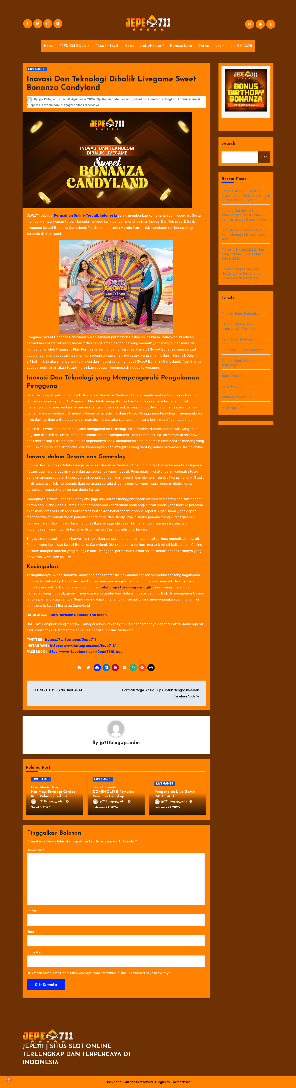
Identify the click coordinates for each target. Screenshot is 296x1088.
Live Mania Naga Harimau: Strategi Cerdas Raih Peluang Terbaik (53, 792)
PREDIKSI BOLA (73, 46)
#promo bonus (51, 105)
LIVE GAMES (36, 69)
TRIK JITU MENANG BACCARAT (59, 690)
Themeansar (180, 1082)
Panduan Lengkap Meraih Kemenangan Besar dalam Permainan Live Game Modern (244, 215)
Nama (32, 911)
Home (48, 46)
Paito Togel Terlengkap (238, 339)
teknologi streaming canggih (125, 587)
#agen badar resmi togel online (124, 99)
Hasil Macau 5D (233, 408)
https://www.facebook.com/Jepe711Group (85, 652)
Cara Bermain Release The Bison (78, 615)
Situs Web (34, 952)
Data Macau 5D (233, 386)
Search (228, 144)
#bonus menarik (189, 99)
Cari (264, 157)
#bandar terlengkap (161, 99)
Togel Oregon (231, 376)
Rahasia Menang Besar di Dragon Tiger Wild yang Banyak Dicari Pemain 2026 (245, 195)
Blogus (160, 1082)
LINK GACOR (241, 46)
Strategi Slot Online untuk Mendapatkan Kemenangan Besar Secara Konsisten (242, 273)
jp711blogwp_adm (52, 99)
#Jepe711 (33, 105)
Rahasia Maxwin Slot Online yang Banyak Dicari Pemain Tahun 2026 (242, 254)
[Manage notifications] (9, 1079)
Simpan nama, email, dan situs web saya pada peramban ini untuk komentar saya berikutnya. (101, 973)
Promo (129, 46)
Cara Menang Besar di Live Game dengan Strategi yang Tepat (243, 234)
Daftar (203, 46)
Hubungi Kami (181, 46)
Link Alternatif (152, 46)
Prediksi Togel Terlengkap (241, 314)
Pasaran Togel (106, 46)
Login (220, 46)
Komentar (35, 850)
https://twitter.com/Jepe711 (70, 640)
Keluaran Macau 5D (236, 397)
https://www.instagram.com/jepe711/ (83, 646)
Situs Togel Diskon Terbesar (242, 350)
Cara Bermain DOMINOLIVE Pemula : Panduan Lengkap (113, 792)
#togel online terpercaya (81, 105)
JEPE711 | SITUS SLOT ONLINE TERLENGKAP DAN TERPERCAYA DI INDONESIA (76, 1055)
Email (32, 932)
